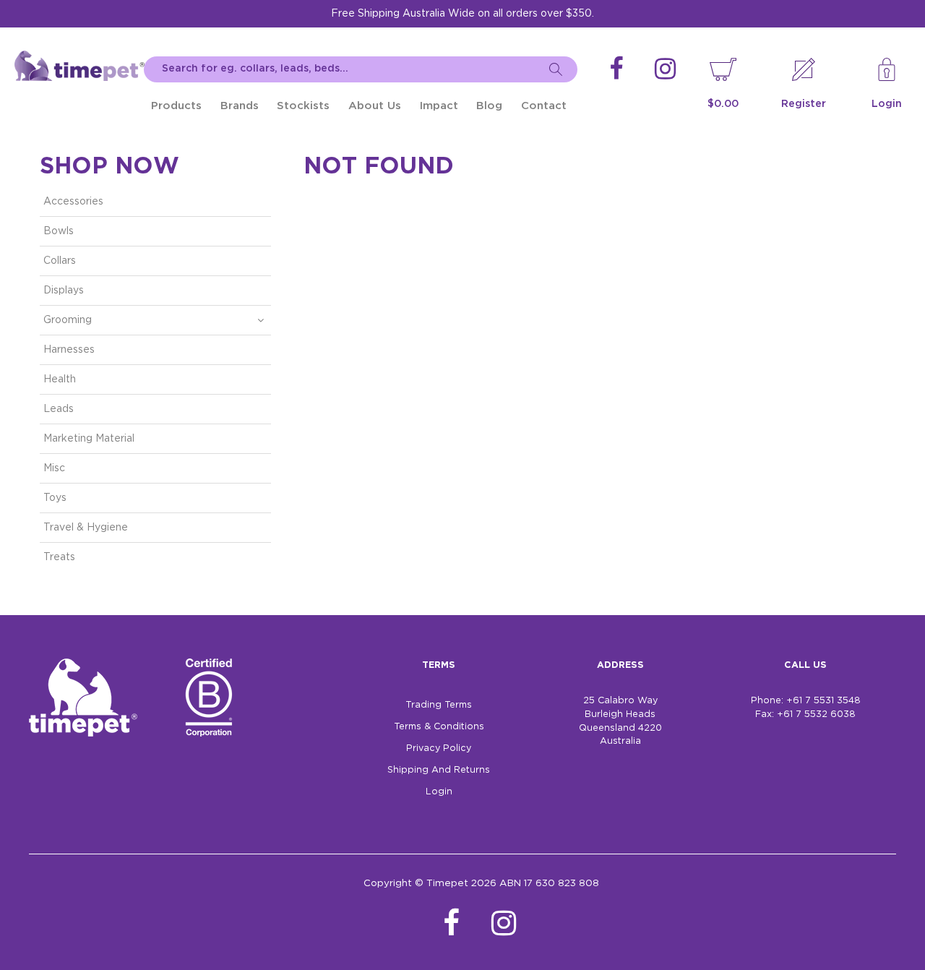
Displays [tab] (63, 290)
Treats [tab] (59, 557)
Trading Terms (438, 705)
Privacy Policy (438, 748)
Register (803, 104)
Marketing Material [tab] (88, 438)
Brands (239, 106)
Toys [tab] (54, 498)
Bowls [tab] (58, 231)
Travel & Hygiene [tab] (85, 527)
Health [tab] (59, 379)
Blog (489, 106)
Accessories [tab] (73, 201)
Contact (544, 106)
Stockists (303, 106)
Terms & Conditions (439, 727)
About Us (374, 106)
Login (887, 104)
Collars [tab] (59, 261)
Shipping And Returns (438, 770)
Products (176, 106)
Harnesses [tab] (69, 349)
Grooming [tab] (67, 320)
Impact (439, 106)
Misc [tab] (54, 468)
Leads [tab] (58, 409)
